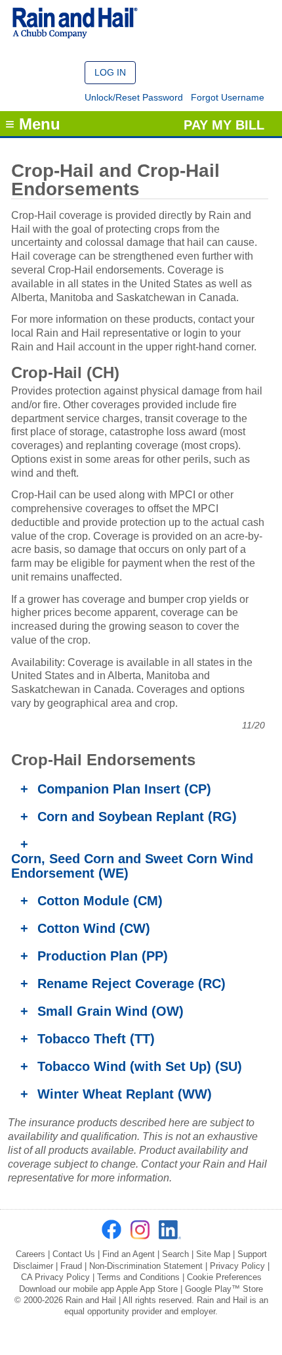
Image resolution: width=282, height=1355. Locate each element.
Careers (30, 1254)
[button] (110, 72)
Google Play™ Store (224, 1289)
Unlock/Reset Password (134, 97)
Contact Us (73, 1254)
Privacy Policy (237, 1266)
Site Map (213, 1254)
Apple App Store (147, 1289)
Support (252, 1254)
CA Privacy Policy (55, 1277)
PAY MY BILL (224, 125)
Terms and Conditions (138, 1277)
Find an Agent (128, 1254)
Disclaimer (33, 1266)
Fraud (71, 1266)
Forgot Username (227, 97)
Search (175, 1254)
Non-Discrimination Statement (146, 1266)
